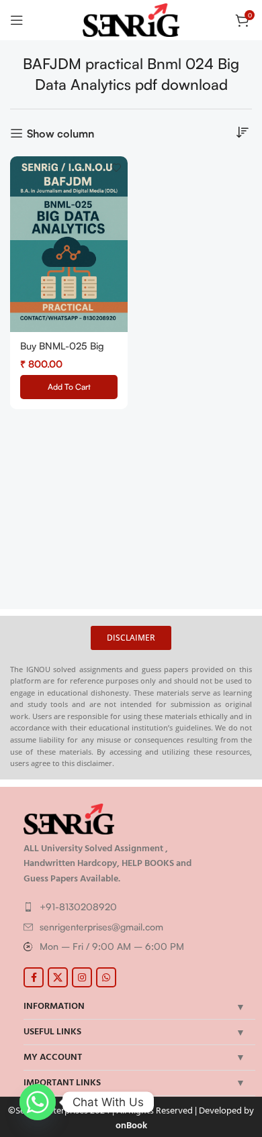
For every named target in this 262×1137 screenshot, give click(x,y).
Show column (60, 133)
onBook (131, 1125)
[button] (69, 387)
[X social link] (58, 977)
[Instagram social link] (82, 977)
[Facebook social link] (34, 977)
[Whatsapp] (37, 1102)
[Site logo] (131, 18)
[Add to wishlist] (116, 168)
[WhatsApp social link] (106, 977)
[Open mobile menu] (16, 20)
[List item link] (136, 907)
